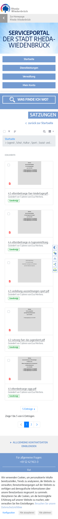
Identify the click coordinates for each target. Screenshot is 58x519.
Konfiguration (9, 513)
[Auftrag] (15, 131)
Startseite (29, 59)
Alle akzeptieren (27, 513)
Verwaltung (29, 76)
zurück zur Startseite (40, 123)
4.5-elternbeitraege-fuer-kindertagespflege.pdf (29, 193)
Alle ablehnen (45, 513)
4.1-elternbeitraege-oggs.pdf (22, 389)
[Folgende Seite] (37, 425)
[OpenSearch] (44, 131)
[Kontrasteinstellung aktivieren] (54, 247)
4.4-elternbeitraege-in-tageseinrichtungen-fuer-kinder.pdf (29, 242)
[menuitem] (54, 264)
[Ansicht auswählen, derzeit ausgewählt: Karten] (51, 131)
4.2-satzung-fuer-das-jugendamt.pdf (26, 340)
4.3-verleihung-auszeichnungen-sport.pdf (28, 291)
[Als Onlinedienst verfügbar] (54, 253)
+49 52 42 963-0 (29, 462)
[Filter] (9, 131)
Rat (29, 470)
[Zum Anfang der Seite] (54, 258)
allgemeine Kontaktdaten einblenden (30, 444)
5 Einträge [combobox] (27, 409)
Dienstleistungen (29, 68)
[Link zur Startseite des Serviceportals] (14, 8)
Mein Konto (29, 85)
